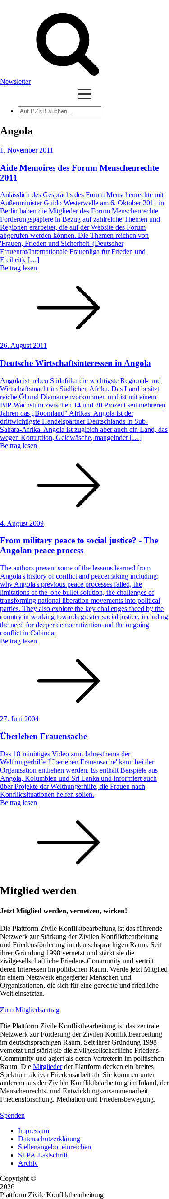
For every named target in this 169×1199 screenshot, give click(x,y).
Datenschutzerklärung (49, 1139)
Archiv (28, 1163)
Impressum (33, 1130)
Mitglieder (47, 1066)
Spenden (12, 1115)
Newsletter (15, 81)
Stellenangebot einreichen (54, 1147)
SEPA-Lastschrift (43, 1155)
